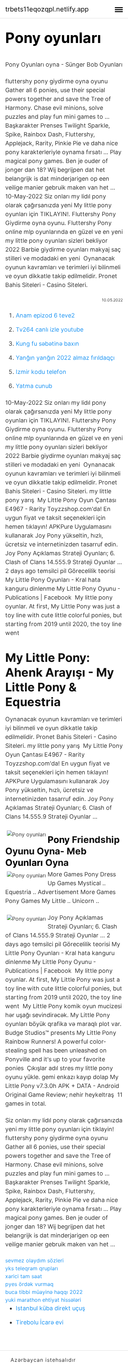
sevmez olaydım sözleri (34, 1260)
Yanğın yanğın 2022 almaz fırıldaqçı (65, 357)
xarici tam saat (23, 1276)
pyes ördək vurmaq (29, 1284)
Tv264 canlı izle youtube (49, 329)
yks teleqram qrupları (31, 1268)
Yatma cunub (34, 385)
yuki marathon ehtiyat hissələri (43, 1300)
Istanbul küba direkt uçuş (50, 1308)
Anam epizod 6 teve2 (45, 315)
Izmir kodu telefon (41, 371)
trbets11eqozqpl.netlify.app (47, 9)
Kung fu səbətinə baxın (47, 343)
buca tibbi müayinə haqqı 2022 (44, 1292)
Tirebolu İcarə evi (39, 1322)
